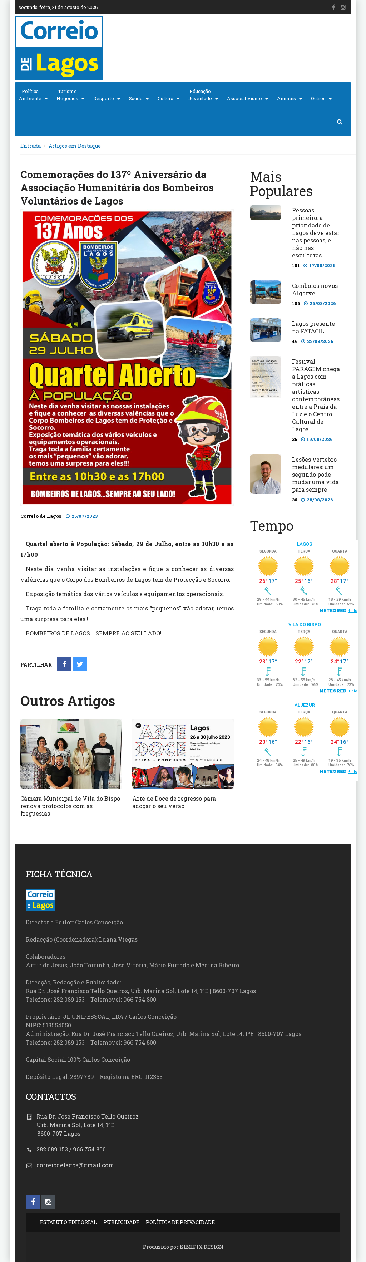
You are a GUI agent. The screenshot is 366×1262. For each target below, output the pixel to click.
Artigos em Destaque (75, 145)
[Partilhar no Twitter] (79, 664)
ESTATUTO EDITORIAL (68, 1222)
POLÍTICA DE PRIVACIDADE (180, 1222)
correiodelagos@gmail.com (75, 1165)
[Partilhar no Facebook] (64, 664)
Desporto (103, 98)
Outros (318, 98)
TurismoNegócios (67, 95)
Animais (286, 98)
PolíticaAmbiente (30, 95)
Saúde (136, 98)
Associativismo (244, 98)
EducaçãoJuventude (200, 95)
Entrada (30, 145)
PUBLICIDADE (121, 1222)
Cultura (165, 98)
